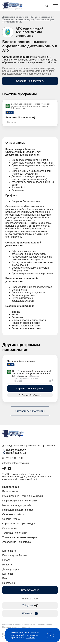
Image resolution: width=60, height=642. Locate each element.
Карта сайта (9, 551)
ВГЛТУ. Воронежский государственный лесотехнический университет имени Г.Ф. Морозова (31, 373)
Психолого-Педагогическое (18, 509)
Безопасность (10, 491)
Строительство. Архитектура (18, 523)
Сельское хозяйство (13, 514)
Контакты (7, 573)
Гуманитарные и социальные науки (22, 496)
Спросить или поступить (30, 81)
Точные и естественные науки (17, 19)
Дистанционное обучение (15, 17)
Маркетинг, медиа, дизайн (17, 505)
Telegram (27, 605)
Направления (10, 487)
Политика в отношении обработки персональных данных (27, 624)
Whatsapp (27, 613)
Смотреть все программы (30, 411)
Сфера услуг (9, 528)
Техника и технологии (14, 532)
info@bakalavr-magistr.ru (16, 463)
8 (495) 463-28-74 (16, 453)
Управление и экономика (16, 542)
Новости (7, 564)
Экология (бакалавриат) (21, 361)
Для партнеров (11, 569)
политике (30, 637)
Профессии (9, 583)
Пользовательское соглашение (16, 627)
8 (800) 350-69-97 (16, 450)
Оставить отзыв (30, 590)
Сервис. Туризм (11, 519)
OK (50, 635)
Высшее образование (41, 17)
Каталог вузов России (14, 555)
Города (6, 560)
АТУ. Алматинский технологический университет (29, 32)
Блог (5, 578)
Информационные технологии (19, 500)
